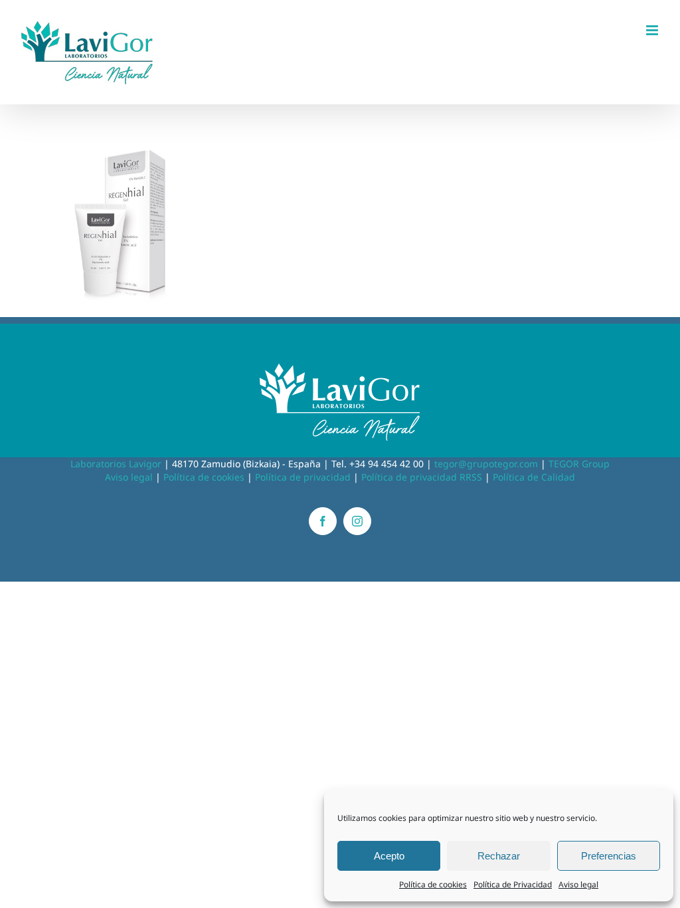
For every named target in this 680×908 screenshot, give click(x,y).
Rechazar (498, 855)
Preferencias (608, 855)
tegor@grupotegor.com (486, 463)
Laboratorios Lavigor (115, 463)
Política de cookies (433, 884)
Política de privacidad (303, 477)
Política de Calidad (534, 477)
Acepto (389, 855)
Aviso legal (578, 884)
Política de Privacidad (512, 884)
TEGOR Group (579, 463)
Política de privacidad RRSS (421, 477)
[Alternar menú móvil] (653, 30)
